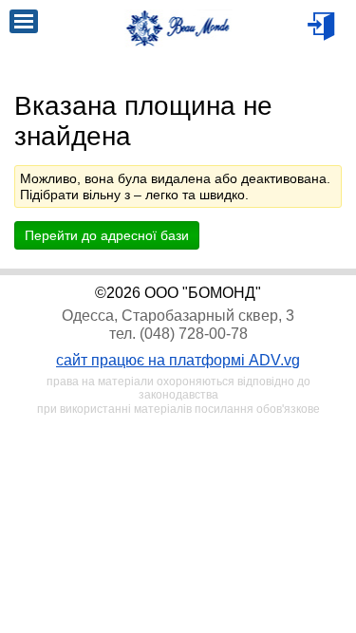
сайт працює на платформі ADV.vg (178, 360)
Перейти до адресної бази (107, 235)
